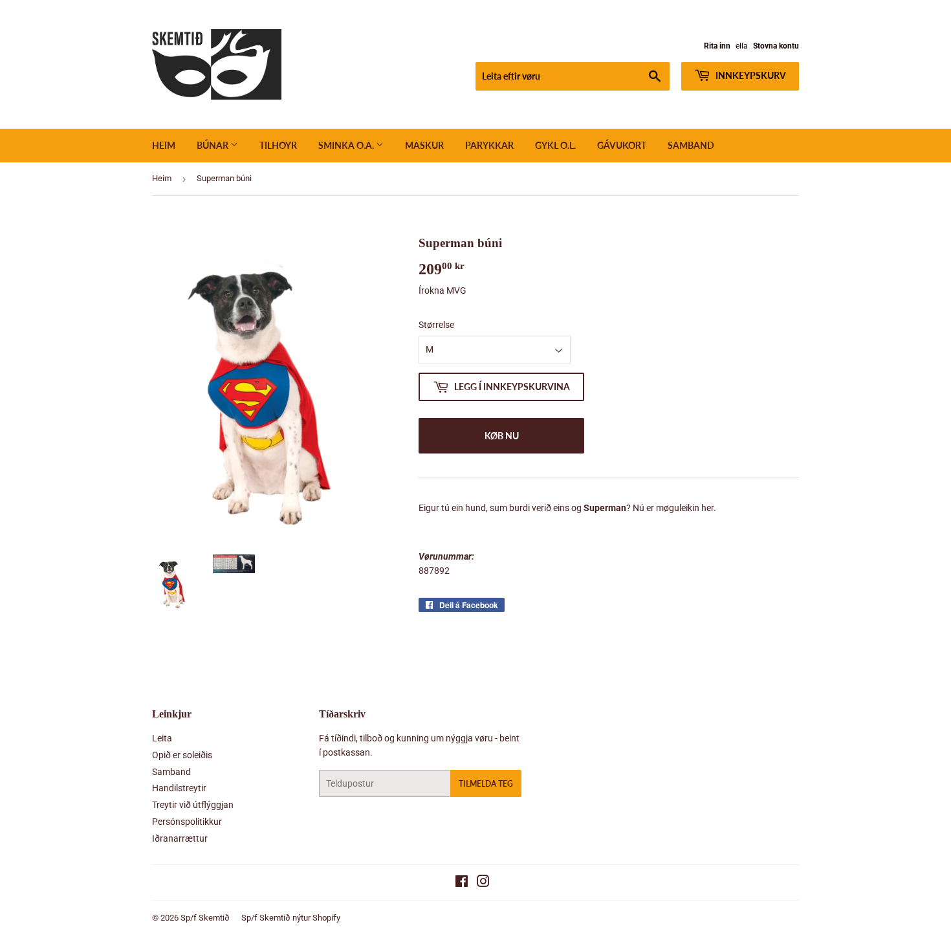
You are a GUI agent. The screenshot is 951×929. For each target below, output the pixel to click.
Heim (163, 145)
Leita (162, 738)
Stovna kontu (776, 45)
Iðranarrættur (180, 838)
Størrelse (436, 325)
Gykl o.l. (555, 145)
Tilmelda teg (486, 784)
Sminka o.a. (347, 145)
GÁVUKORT (621, 145)
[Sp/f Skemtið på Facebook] (461, 883)
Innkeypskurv (750, 75)
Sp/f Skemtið (205, 918)
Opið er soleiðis (182, 755)
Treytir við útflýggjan (193, 805)
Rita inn (717, 45)
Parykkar (489, 145)
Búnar (213, 145)
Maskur (424, 145)
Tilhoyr (278, 145)
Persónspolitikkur (187, 821)
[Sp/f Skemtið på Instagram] (483, 883)
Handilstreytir (179, 788)
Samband (691, 145)
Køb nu (502, 435)
